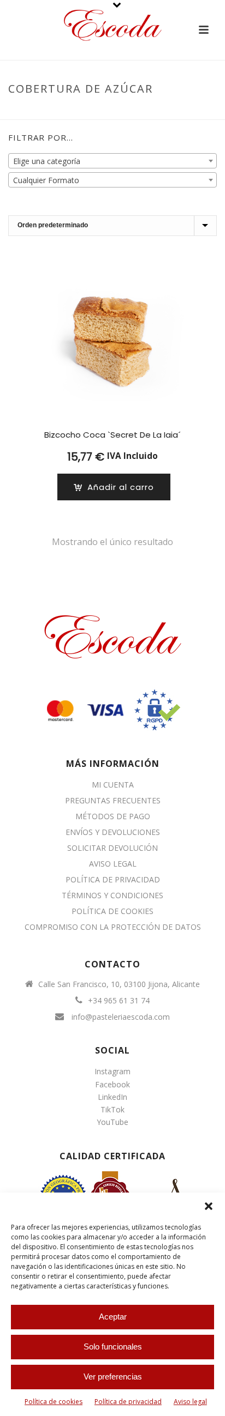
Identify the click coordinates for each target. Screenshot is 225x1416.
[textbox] (112, 161)
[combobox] (112, 160)
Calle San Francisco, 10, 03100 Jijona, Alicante (119, 984)
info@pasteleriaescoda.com (121, 1017)
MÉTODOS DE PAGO (112, 816)
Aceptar (113, 1316)
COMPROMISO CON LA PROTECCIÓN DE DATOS (113, 927)
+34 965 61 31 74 (119, 1001)
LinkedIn (112, 1097)
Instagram (112, 1071)
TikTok (112, 1109)
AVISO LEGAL (113, 864)
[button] (208, 1206)
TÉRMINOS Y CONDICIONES (112, 895)
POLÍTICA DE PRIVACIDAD (113, 880)
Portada (68, 112)
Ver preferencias (113, 1376)
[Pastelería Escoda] (112, 24)
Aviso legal (190, 1401)
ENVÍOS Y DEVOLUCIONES (113, 832)
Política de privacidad (128, 1401)
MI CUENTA (113, 785)
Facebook (112, 1084)
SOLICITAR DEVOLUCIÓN (112, 848)
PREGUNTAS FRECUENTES (113, 801)
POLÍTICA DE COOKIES (112, 911)
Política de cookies (53, 1401)
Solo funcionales (113, 1346)
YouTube (112, 1122)
